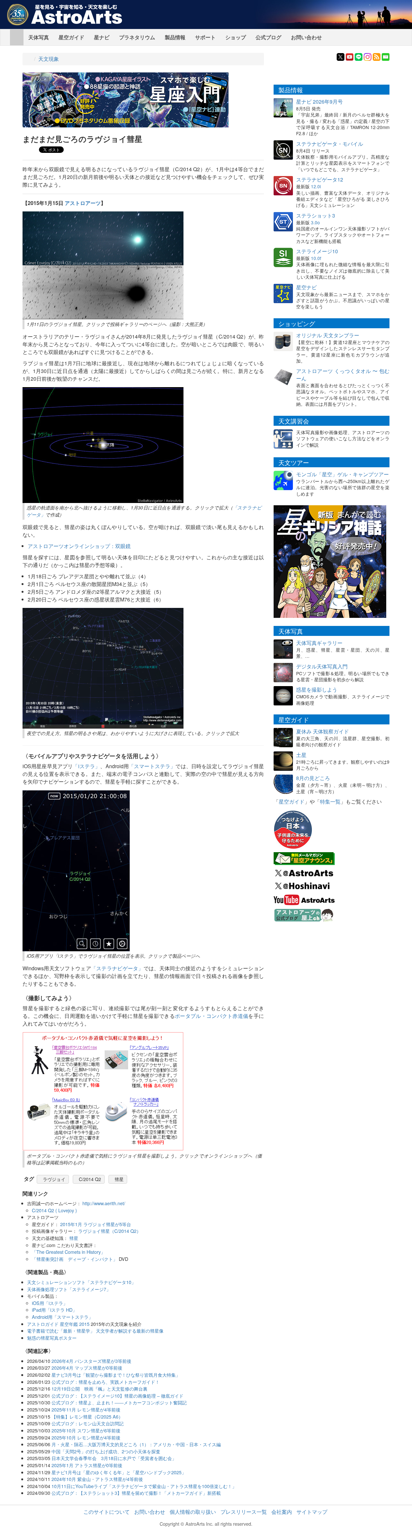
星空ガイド (71, 37)
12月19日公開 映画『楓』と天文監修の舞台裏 (99, 1388)
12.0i (316, 186)
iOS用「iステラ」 (50, 1302)
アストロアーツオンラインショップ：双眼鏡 (79, 546)
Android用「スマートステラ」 (62, 1316)
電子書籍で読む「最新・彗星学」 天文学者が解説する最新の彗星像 (95, 1330)
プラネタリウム (137, 37)
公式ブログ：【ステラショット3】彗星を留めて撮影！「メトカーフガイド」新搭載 (136, 1492)
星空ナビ (306, 287)
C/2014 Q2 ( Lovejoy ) (54, 1210)
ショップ (235, 37)
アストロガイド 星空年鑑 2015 (58, 1323)
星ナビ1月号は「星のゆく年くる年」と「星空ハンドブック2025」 (119, 1472)
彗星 (119, 1179)
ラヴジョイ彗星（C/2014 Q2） (109, 1230)
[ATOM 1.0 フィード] (376, 56)
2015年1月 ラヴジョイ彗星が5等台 (95, 1224)
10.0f (316, 258)
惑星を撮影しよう (316, 689)
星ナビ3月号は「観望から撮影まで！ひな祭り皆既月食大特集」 (116, 1374)
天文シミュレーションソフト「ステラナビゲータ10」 (81, 1282)
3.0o (315, 222)
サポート (205, 37)
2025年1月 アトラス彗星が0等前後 (87, 1465)
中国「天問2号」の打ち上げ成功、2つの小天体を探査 (106, 1451)
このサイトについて (106, 1511)
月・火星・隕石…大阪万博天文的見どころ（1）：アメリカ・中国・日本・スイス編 (136, 1444)
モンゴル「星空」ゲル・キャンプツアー (342, 474)
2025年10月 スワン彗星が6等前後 (86, 1430)
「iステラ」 (86, 766)
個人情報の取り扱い (193, 1511)
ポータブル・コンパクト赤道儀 (211, 1016)
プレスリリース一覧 (243, 1511)
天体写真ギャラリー (319, 643)
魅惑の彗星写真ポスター (52, 1337)
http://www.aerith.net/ (103, 1203)
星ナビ (101, 37)
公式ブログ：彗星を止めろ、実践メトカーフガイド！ (106, 1381)
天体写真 (38, 37)
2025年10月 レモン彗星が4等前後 (86, 1437)
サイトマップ (311, 1511)
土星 (301, 755)
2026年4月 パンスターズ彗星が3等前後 (91, 1360)
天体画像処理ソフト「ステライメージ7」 (69, 1289)
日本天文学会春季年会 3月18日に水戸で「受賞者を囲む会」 (114, 1458)
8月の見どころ (313, 778)
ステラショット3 (315, 215)
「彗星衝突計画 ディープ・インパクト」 (74, 1258)
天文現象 (48, 58)
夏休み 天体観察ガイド (322, 731)
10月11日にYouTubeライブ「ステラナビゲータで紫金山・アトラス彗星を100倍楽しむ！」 (144, 1486)
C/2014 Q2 (90, 1179)
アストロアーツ (83, 203)
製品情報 (175, 37)
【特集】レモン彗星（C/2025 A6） (87, 1416)
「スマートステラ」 (152, 766)
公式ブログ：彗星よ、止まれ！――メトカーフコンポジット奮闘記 (119, 1402)
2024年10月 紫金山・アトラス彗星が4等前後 (97, 1479)
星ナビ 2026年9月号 (319, 101)
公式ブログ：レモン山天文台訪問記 (88, 1423)
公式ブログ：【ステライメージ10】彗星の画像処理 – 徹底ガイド (117, 1395)
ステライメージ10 (317, 251)
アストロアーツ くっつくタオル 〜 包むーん (342, 374)
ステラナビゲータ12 (319, 179)
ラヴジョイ (54, 1179)
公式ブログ (268, 37)
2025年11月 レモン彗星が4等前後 (86, 1409)
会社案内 (281, 1511)
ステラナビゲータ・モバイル (329, 143)
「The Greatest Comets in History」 (68, 1251)
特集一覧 (330, 801)
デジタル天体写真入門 (322, 666)
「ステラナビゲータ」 (117, 968)
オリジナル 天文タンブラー (327, 335)
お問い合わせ (306, 37)
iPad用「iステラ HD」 (54, 1309)
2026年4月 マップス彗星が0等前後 (87, 1367)
